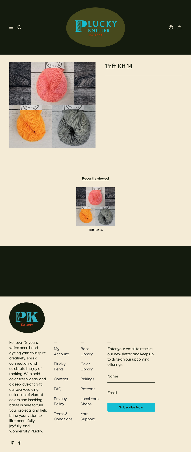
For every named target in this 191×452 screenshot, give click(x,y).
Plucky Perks (60, 366)
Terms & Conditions (63, 416)
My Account (61, 351)
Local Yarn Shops (90, 401)
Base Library (87, 351)
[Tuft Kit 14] (95, 206)
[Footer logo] (27, 317)
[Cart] (179, 27)
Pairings (87, 378)
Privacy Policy (60, 401)
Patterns (88, 388)
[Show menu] (11, 27)
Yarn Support (88, 416)
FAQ (57, 388)
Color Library (87, 366)
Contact (61, 378)
